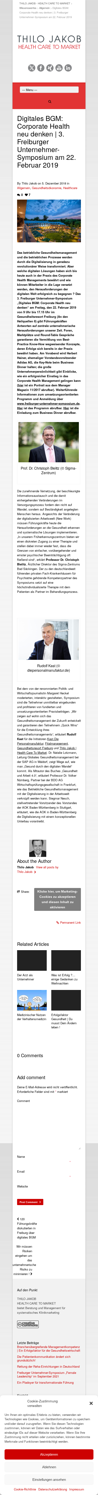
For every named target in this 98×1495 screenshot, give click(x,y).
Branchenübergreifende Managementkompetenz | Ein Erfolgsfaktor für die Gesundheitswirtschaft (48, 1348)
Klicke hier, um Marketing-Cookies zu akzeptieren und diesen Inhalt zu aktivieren (57, 899)
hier (20, 385)
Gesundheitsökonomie (46, 188)
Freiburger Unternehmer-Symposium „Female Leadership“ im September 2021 (46, 1374)
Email (21, 1171)
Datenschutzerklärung (52, 1489)
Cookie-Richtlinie (25, 1489)
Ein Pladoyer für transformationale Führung (45, 1382)
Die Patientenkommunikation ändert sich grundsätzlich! (43, 1358)
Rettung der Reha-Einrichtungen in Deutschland (48, 1366)
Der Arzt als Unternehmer (25, 977)
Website (22, 1186)
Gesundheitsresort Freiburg (35, 748)
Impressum (76, 1489)
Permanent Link (70, 922)
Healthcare (70, 188)
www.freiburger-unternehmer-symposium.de (48, 403)
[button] (91, 1403)
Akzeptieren (49, 1454)
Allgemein (44, 8)
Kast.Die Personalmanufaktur (38, 741)
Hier (20, 408)
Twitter (31, 68)
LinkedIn (68, 68)
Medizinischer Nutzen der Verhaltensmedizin (31, 1017)
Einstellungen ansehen (49, 1480)
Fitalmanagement (56, 743)
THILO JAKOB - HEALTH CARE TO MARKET (44, 3)
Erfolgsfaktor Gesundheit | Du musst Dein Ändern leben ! (64, 1021)
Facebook (40, 68)
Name (21, 1156)
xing (50, 68)
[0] (32, 960)
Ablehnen (49, 1467)
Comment (23, 1101)
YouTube (59, 68)
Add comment (31, 1077)
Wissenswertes (27, 8)
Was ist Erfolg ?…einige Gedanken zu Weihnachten (64, 979)
